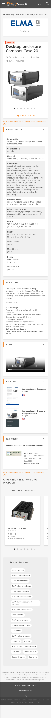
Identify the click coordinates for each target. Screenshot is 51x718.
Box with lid (16, 641)
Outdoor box (16, 631)
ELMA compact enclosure (21, 625)
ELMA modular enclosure (21, 636)
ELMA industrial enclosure (21, 586)
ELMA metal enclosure (20, 581)
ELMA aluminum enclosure (21, 609)
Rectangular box (18, 570)
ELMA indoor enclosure (20, 591)
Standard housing (18, 657)
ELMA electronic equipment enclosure (22, 603)
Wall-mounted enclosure (21, 575)
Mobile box (16, 652)
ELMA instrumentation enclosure (24, 646)
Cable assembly (17, 615)
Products (24, 31)
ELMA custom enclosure (20, 620)
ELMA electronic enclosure (21, 596)
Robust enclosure (30, 652)
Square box (33, 657)
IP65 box (27, 641)
